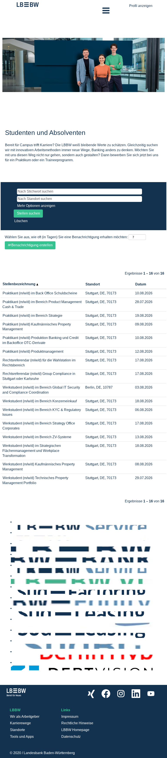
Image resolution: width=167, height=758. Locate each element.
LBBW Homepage (75, 730)
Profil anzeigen (140, 6)
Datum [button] (140, 284)
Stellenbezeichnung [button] (19, 284)
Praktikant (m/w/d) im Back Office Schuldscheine (40, 293)
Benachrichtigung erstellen (31, 245)
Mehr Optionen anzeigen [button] (36, 206)
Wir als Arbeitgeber (24, 716)
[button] (83, 10)
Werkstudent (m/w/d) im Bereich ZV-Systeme (37, 437)
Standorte (17, 730)
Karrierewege (20, 723)
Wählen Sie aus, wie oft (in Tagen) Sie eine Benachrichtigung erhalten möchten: (66, 237)
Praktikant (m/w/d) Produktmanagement (33, 351)
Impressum (69, 716)
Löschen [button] (21, 221)
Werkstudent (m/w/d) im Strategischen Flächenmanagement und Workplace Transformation (31, 451)
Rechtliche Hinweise (77, 723)
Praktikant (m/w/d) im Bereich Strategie (32, 315)
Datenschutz (71, 736)
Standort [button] (92, 284)
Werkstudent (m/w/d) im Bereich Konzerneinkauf (40, 401)
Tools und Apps (22, 736)
